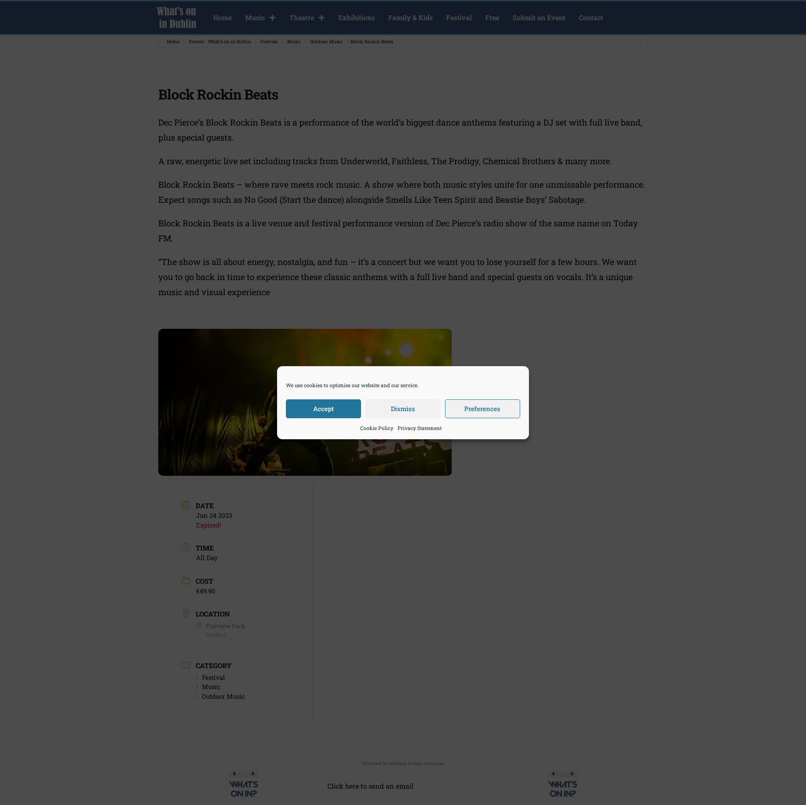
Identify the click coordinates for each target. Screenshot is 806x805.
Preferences (482, 408)
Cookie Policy (376, 428)
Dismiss (403, 408)
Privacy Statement (420, 428)
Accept (323, 408)
